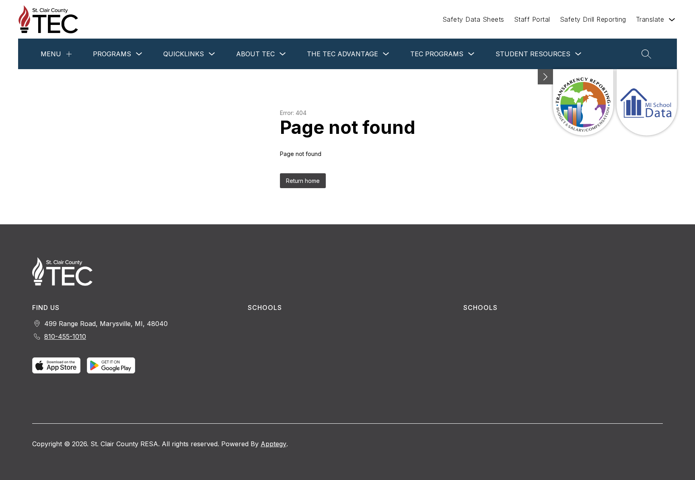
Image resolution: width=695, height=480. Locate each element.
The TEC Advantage (342, 54)
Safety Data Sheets (473, 19)
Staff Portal (532, 19)
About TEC (255, 54)
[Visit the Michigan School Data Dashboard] (647, 102)
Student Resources (533, 54)
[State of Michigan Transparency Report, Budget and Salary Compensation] (583, 102)
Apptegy (273, 444)
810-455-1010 (65, 336)
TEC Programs (436, 54)
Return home (303, 180)
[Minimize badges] (545, 76)
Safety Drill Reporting (593, 19)
